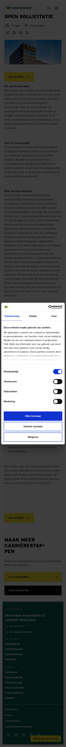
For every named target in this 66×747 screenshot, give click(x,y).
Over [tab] (54, 316)
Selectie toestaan (33, 426)
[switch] (57, 381)
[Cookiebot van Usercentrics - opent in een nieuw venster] (48, 307)
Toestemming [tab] (11, 316)
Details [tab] (33, 316)
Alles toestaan (33, 416)
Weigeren (33, 437)
